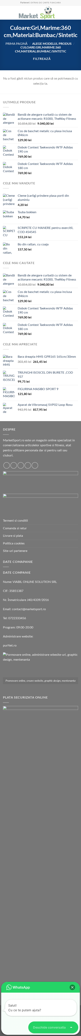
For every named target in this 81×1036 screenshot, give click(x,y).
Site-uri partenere (15, 550)
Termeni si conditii (15, 520)
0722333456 (17, 618)
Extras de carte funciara (46, 3)
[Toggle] (76, 551)
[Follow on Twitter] (20, 465)
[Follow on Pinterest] (35, 465)
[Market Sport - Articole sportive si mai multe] (36, 13)
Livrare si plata (13, 535)
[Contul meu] (69, 12)
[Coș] (76, 12)
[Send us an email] (28, 465)
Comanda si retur (15, 528)
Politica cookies (14, 543)
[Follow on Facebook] (6, 465)
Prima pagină (17, 43)
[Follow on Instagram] (13, 465)
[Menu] (5, 12)
